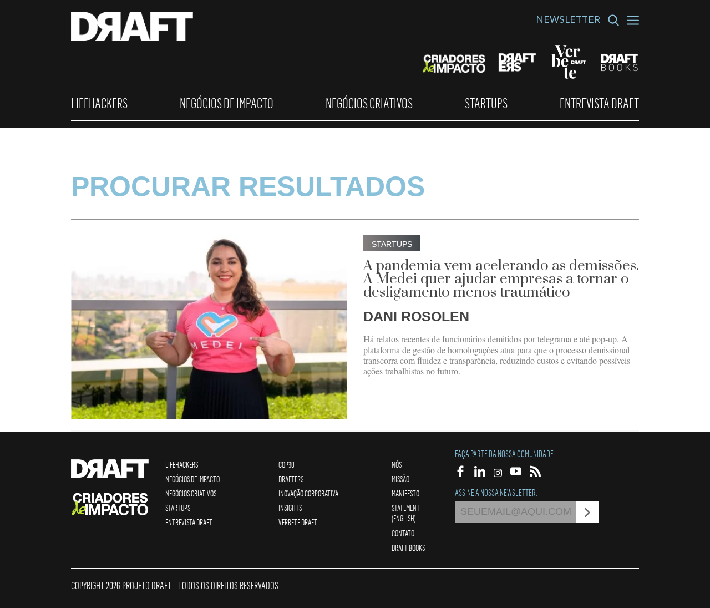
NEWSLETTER (568, 21)
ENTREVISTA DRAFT (599, 103)
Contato (403, 533)
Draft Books (408, 548)
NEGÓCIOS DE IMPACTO (226, 103)
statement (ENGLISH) (406, 513)
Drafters (290, 479)
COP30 (286, 464)
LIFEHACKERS (99, 103)
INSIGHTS (290, 508)
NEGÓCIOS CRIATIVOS (369, 103)
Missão (400, 479)
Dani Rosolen (416, 316)
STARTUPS (486, 103)
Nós (397, 464)
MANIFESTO (405, 493)
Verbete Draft (297, 522)
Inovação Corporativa (308, 493)
